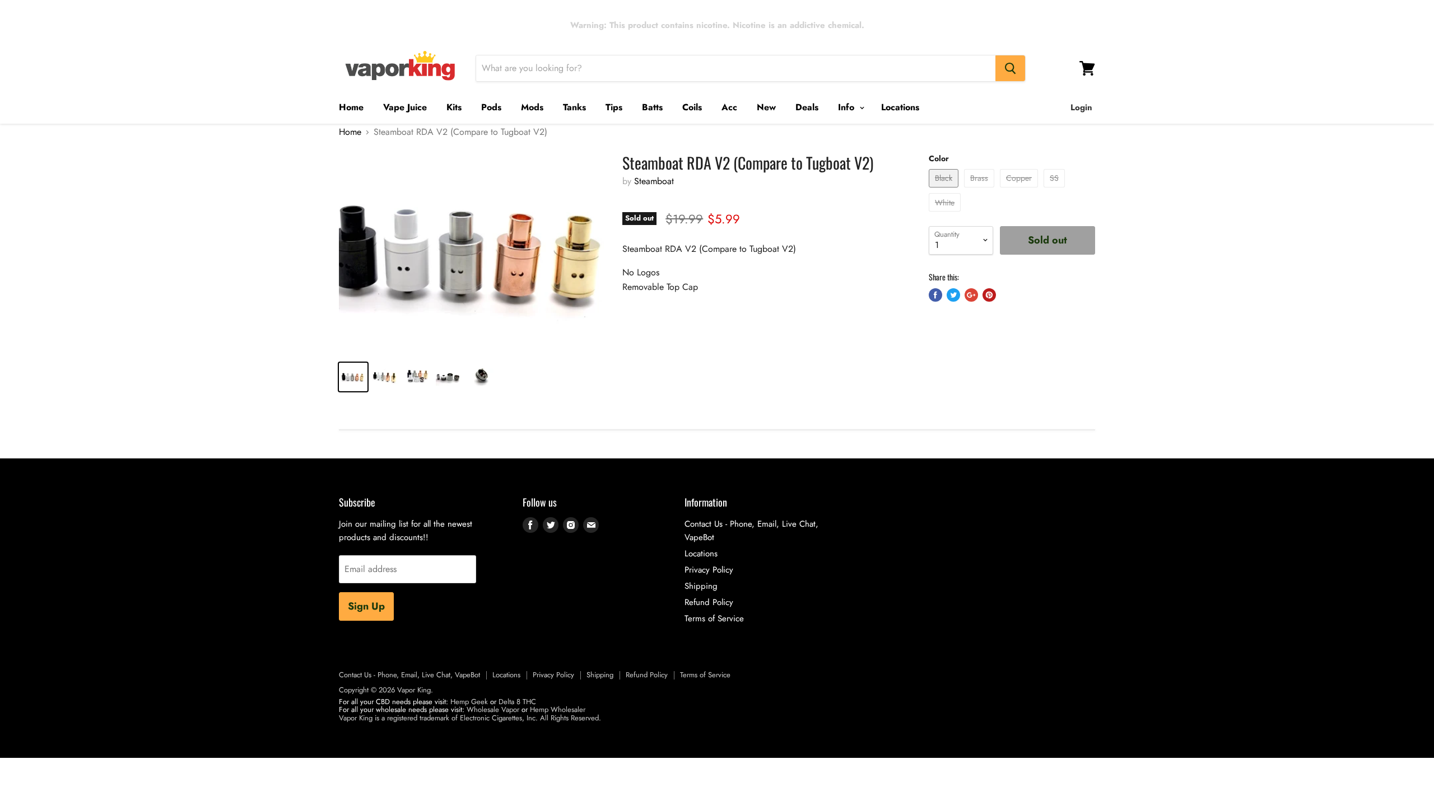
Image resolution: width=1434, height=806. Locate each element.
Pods (491, 107)
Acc (729, 107)
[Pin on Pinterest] (989, 295)
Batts (652, 107)
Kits (454, 107)
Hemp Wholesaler (557, 709)
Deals (806, 107)
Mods (532, 107)
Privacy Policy (709, 570)
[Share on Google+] (971, 295)
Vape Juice (405, 107)
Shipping (701, 586)
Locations (900, 107)
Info (847, 107)
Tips (614, 107)
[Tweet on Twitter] (953, 295)
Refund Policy (709, 602)
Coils (692, 107)
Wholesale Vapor (493, 709)
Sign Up (366, 606)
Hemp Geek (469, 701)
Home (351, 107)
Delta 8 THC (517, 701)
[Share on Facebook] (935, 295)
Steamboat (654, 181)
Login (1081, 107)
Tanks (574, 107)
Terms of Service (714, 618)
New (766, 107)
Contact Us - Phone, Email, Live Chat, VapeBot (409, 674)
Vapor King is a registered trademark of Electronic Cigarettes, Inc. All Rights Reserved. (470, 718)
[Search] (1010, 68)
